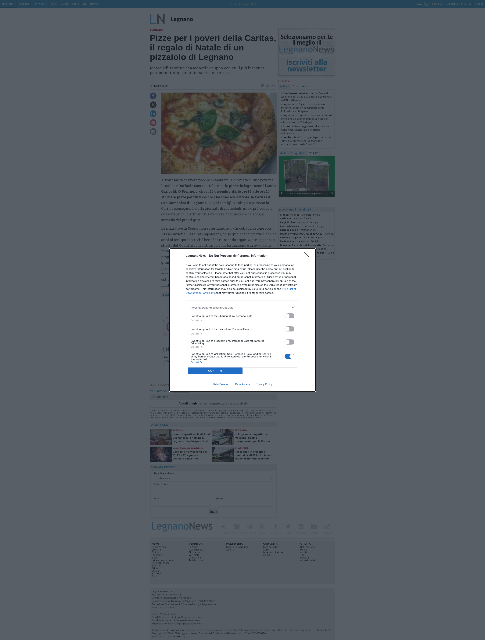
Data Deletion (221, 384)
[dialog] (242, 320)
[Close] (308, 256)
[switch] (289, 315)
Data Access (242, 384)
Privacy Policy (264, 384)
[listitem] (242, 307)
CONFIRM (215, 370)
